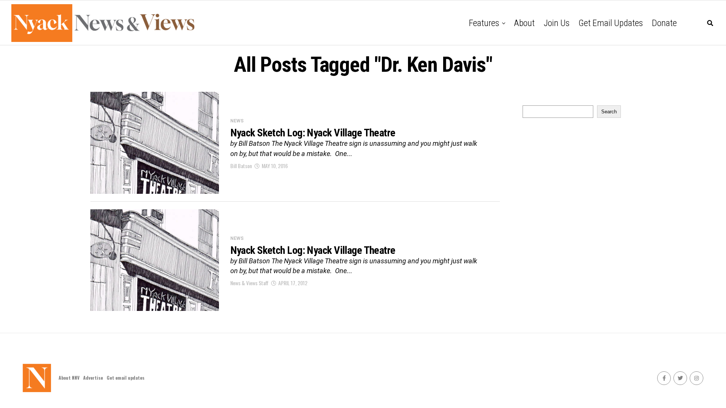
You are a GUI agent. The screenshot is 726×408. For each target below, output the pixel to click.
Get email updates (611, 23)
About (524, 23)
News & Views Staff (249, 283)
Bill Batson (241, 166)
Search (609, 111)
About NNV (69, 377)
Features (484, 23)
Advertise (93, 377)
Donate (664, 23)
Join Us (556, 23)
